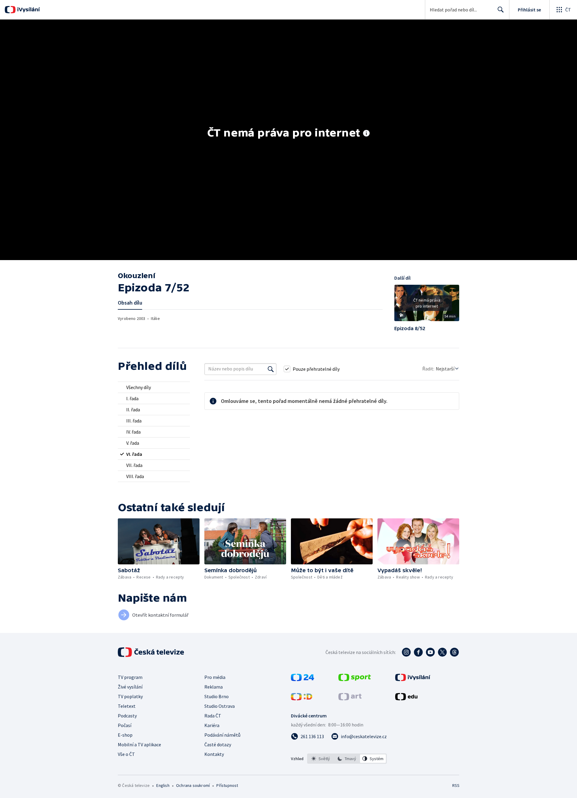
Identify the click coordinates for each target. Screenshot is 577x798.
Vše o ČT (126, 754)
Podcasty (127, 716)
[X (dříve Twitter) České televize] (442, 652)
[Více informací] (366, 134)
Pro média (214, 677)
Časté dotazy (217, 744)
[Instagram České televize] (406, 652)
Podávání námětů (222, 735)
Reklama (213, 687)
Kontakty (214, 754)
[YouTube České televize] (430, 652)
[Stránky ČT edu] (406, 698)
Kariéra (211, 725)
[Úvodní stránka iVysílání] (28, 9)
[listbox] (347, 758)
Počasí (124, 725)
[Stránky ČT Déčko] (301, 698)
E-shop (125, 735)
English (162, 785)
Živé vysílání (130, 687)
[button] (426, 305)
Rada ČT (212, 716)
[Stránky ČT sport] (354, 679)
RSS (455, 785)
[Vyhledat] (270, 368)
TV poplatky (130, 696)
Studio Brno (216, 696)
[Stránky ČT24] (302, 679)
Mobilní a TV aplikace (139, 744)
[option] (321, 758)
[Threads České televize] (454, 652)
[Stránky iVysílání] (412, 679)
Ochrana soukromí (193, 785)
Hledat (500, 9)
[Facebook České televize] (418, 652)
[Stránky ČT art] (350, 698)
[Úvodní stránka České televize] (151, 652)
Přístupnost (227, 785)
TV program (130, 677)
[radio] (154, 387)
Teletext (127, 706)
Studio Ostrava (219, 706)
